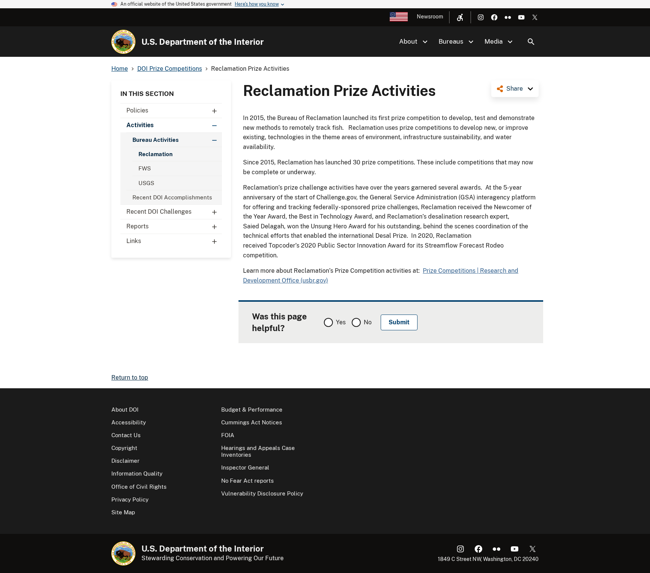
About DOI (124, 409)
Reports (137, 226)
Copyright (124, 448)
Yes (341, 322)
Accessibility (128, 422)
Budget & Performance (251, 409)
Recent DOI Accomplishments (172, 197)
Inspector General (245, 467)
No (368, 322)
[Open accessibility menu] (460, 17)
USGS (146, 183)
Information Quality (136, 473)
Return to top (129, 377)
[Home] (123, 42)
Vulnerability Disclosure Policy (262, 493)
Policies (137, 110)
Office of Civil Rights (139, 486)
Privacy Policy (130, 499)
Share (514, 88)
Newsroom (430, 16)
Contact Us (126, 435)
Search (531, 41)
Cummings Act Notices (251, 422)
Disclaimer (125, 460)
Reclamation (155, 154)
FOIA (227, 435)
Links (133, 241)
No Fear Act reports (247, 480)
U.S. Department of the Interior (202, 42)
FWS (144, 168)
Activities (139, 125)
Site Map (123, 512)
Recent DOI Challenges (158, 211)
